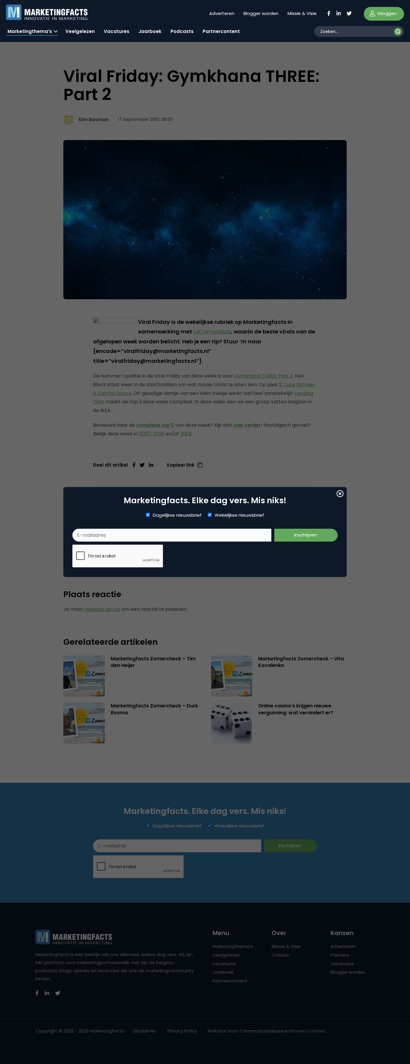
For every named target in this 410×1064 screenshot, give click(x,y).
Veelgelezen (80, 31)
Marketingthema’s (30, 31)
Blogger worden (261, 13)
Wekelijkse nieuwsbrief (239, 515)
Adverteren (221, 13)
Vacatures (116, 31)
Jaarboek (149, 31)
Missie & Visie (302, 13)
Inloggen (386, 13)
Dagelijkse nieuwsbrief (177, 515)
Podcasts (182, 31)
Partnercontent (221, 31)
